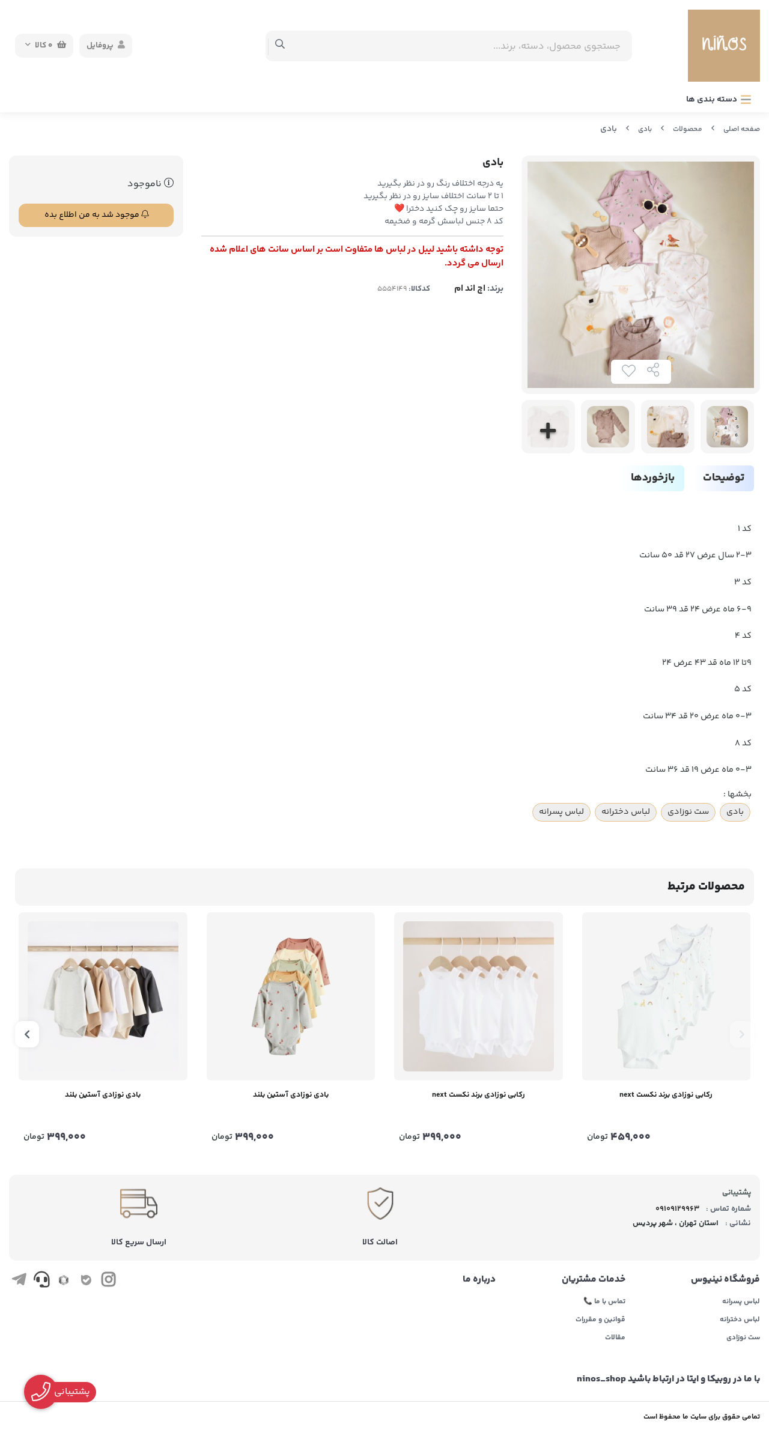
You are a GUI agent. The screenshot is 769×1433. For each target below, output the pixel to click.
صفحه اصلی (741, 129)
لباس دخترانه (625, 812)
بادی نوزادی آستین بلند (291, 1095)
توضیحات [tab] (723, 478)
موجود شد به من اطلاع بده (92, 215)
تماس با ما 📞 (604, 1302)
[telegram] (19, 1282)
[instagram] (108, 1282)
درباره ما (479, 1280)
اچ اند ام (469, 288)
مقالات (615, 1338)
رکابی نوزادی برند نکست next (666, 1095)
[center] (280, 45)
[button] (742, 1034)
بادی (645, 129)
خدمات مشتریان (593, 1280)
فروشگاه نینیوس (725, 1280)
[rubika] (64, 1282)
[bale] (86, 1282)
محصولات (687, 129)
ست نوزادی (688, 812)
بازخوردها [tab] (653, 478)
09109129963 (677, 1209)
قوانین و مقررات (600, 1320)
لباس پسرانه (561, 812)
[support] (41, 1282)
